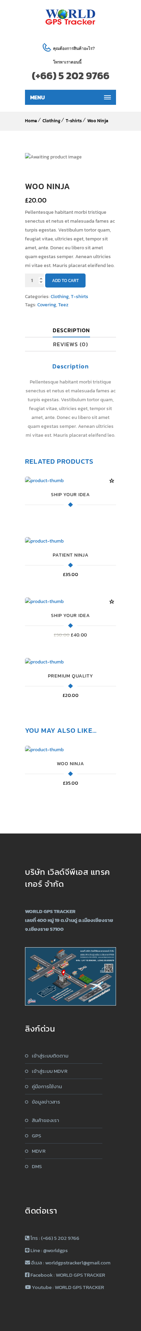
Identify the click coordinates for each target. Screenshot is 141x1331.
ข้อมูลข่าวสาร (46, 1102)
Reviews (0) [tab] (70, 344)
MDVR (39, 1151)
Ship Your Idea (70, 494)
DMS (37, 1166)
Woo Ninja (97, 120)
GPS (36, 1135)
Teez (63, 304)
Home (31, 120)
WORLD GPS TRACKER (80, 1275)
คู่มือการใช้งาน (47, 1086)
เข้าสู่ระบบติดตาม (50, 1056)
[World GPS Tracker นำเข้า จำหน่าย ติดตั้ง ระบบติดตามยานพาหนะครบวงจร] (70, 17)
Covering (46, 304)
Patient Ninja (71, 555)
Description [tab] (71, 330)
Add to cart (65, 280)
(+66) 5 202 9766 (71, 75)
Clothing (51, 120)
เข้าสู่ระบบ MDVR (49, 1071)
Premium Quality (70, 675)
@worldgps (55, 1250)
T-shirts (74, 120)
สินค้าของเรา (45, 1120)
